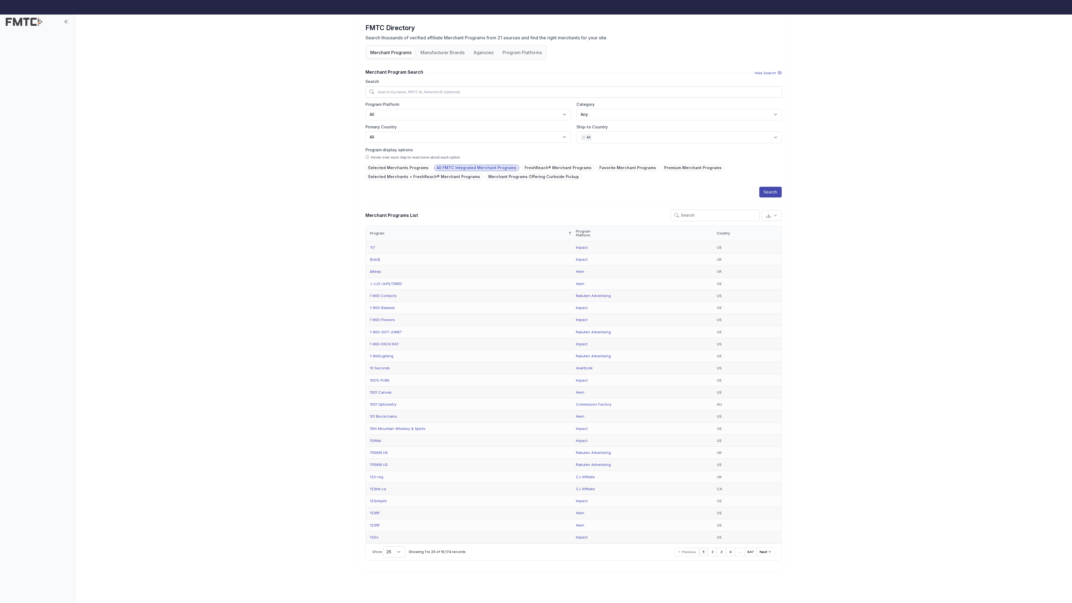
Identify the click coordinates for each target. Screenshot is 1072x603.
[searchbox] (594, 137)
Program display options (389, 149)
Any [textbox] (584, 114)
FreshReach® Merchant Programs (558, 167)
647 (750, 552)
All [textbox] (372, 114)
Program (377, 233)
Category (585, 104)
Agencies (483, 52)
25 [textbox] (388, 551)
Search (372, 81)
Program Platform (382, 104)
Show (381, 551)
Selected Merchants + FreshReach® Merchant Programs (424, 176)
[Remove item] (583, 137)
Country (723, 233)
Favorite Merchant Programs (627, 167)
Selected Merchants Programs (398, 167)
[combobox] (468, 114)
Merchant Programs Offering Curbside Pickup (533, 176)
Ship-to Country (592, 127)
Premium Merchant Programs (693, 167)
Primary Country (381, 127)
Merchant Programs (390, 52)
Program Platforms (522, 52)
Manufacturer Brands (442, 52)
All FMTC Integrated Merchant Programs (476, 167)
